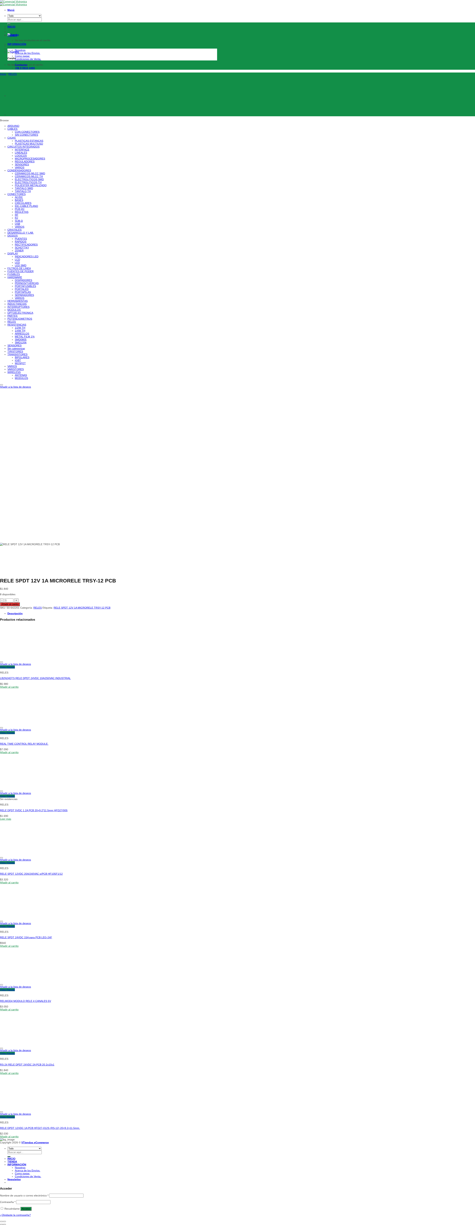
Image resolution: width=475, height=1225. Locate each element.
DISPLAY (12, 253)
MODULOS (14, 309)
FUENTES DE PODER (20, 271)
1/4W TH (20, 330)
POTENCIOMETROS (19, 318)
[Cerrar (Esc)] (1, 1221)
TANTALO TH (23, 191)
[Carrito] (13, 51)
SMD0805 (21, 339)
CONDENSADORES (19, 170)
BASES (19, 200)
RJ (16, 217)
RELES (12, 74)
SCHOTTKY (22, 247)
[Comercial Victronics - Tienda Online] (13, 3)
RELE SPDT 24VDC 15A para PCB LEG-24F (26, 937)
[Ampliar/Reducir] (4, 1221)
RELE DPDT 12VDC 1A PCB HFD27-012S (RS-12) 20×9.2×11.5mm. (40, 1128)
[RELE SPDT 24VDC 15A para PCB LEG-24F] (23, 917)
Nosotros (20, 50)
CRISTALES (14, 229)
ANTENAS (21, 375)
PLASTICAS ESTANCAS (29, 140)
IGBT (18, 360)
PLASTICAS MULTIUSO (29, 143)
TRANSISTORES (17, 354)
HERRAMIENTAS (17, 300)
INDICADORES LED (26, 256)
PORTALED (22, 289)
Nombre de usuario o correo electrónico (24, 1195)
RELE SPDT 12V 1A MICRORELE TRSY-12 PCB (82, 607)
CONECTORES (16, 194)
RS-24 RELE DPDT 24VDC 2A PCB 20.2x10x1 (27, 1064)
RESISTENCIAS (16, 324)
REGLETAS (21, 211)
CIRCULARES (23, 203)
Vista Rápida (7, 667)
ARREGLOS (22, 333)
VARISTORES (15, 369)
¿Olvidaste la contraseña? (15, 1215)
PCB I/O (19, 209)
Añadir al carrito (9, 604)
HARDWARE (14, 277)
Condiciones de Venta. (28, 58)
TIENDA (12, 35)
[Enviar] (8, 1156)
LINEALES (21, 152)
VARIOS (19, 167)
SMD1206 (21, 342)
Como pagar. (22, 56)
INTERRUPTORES (18, 306)
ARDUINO (13, 125)
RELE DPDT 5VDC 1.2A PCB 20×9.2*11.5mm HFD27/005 (34, 810)
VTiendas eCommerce (35, 1142)
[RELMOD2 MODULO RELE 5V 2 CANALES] (16, 95)
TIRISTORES (15, 351)
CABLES (12, 128)
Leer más (5, 818)
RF (16, 214)
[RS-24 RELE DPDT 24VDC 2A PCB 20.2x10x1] (23, 1044)
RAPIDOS (20, 241)
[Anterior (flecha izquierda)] (1, 1224)
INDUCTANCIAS (17, 303)
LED (17, 262)
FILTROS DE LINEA (19, 268)
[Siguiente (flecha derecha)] (4, 1224)
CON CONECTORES (27, 131)
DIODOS (12, 235)
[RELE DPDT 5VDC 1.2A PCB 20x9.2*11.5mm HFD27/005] (23, 787)
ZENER (19, 250)
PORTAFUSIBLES (25, 286)
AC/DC (19, 197)
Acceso (26, 1208)
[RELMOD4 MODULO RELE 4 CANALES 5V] (23, 980)
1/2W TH (20, 327)
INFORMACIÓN (16, 44)
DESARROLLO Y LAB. (20, 232)
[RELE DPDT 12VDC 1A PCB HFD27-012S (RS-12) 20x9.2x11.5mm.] (23, 1108)
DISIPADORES (23, 280)
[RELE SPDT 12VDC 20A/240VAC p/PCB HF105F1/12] (23, 853)
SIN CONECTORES (26, 134)
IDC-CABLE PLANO (26, 206)
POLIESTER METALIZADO (31, 185)
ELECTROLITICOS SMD (29, 179)
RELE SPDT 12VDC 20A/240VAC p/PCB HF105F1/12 (31, 873)
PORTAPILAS (23, 292)
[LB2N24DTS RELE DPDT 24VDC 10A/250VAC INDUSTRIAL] (23, 658)
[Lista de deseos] (1, 384)
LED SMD (20, 265)
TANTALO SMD (24, 188)
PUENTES (21, 238)
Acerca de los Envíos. (27, 53)
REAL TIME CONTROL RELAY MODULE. (24, 743)
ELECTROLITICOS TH (28, 182)
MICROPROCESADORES (30, 158)
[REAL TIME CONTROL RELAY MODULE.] (23, 723)
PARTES (12, 315)
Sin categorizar (16, 348)
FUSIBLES (13, 274)
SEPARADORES (24, 295)
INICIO (11, 26)
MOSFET (20, 363)
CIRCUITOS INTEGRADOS (23, 146)
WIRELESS (14, 372)
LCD (17, 259)
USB (17, 223)
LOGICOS (21, 155)
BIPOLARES (22, 357)
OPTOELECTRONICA (20, 312)
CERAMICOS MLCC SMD (30, 173)
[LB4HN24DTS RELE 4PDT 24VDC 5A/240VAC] (16, 114)
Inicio (3, 74)
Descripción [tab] (15, 613)
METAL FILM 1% (25, 336)
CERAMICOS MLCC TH (29, 176)
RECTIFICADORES (26, 244)
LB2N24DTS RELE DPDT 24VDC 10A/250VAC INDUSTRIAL (35, 678)
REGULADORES (25, 161)
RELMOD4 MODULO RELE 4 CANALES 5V (25, 1001)
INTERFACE (22, 149)
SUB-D (19, 220)
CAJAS (11, 137)
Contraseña (7, 1202)
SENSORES (22, 164)
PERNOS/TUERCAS (27, 283)
